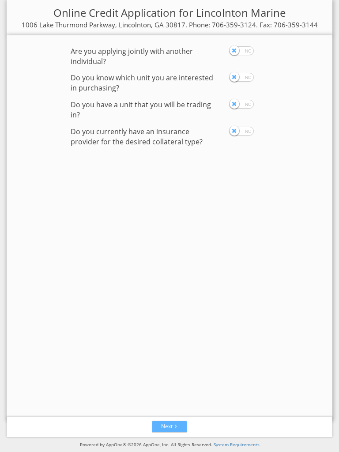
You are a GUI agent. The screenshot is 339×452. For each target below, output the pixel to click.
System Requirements (237, 444)
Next (167, 426)
